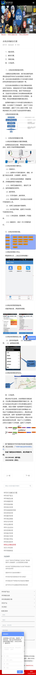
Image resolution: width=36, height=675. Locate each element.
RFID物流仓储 (8, 498)
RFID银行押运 (8, 539)
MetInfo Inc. (30, 665)
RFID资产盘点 (8, 496)
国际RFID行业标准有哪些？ (13, 572)
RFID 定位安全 (8, 527)
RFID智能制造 (8, 551)
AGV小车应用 (8, 548)
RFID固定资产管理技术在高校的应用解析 (17, 581)
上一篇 (8, 475)
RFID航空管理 (8, 533)
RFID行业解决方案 (12, 34)
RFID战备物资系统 (10, 510)
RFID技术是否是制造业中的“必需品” (16, 577)
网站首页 (3, 34)
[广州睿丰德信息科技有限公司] (7, 3)
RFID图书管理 (8, 516)
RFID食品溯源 (8, 519)
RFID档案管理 (8, 501)
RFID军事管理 (8, 530)
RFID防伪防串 (8, 542)
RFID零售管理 (8, 513)
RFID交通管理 (8, 524)
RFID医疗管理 (8, 536)
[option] (18, 19)
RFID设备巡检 (8, 504)
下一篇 (28, 475)
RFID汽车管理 (8, 522)
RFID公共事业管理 (23, 34)
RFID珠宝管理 (8, 507)
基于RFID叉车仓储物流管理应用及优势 (17, 585)
